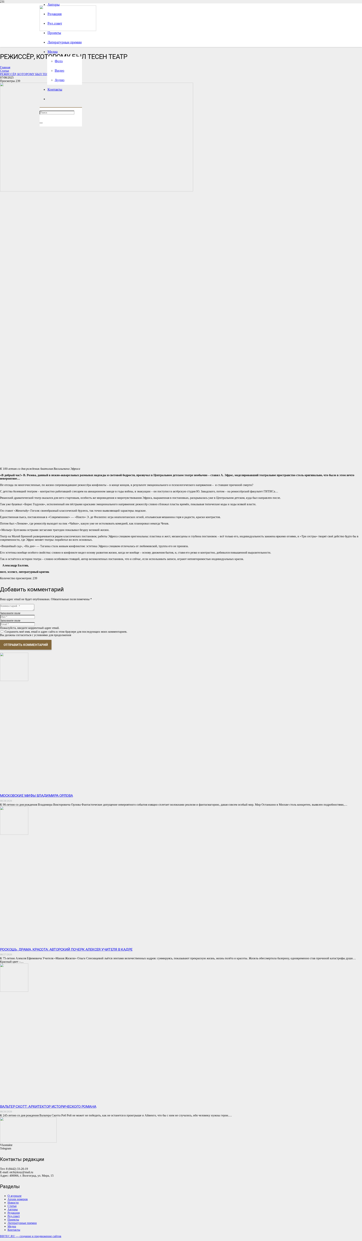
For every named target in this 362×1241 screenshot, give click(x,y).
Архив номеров (18, 1199)
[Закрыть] (41, 122)
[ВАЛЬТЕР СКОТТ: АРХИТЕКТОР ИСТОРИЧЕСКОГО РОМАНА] (14, 990)
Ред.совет (14, 1216)
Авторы (13, 1209)
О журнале (14, 1195)
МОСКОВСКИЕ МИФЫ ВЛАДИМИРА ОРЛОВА (36, 795)
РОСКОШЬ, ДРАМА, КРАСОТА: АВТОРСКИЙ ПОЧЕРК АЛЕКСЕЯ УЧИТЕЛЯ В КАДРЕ (66, 949)
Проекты (13, 1219)
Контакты (14, 1229)
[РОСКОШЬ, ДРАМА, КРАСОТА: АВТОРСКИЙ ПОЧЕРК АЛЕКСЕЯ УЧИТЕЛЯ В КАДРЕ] (14, 833)
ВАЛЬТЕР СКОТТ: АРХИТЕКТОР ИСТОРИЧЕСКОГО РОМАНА (48, 1106)
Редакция (14, 1212)
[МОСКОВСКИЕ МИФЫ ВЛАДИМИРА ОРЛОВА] (14, 680)
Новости (13, 1202)
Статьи (12, 1206)
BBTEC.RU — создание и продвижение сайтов (30, 1236)
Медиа (12, 1226)
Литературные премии (22, 1223)
